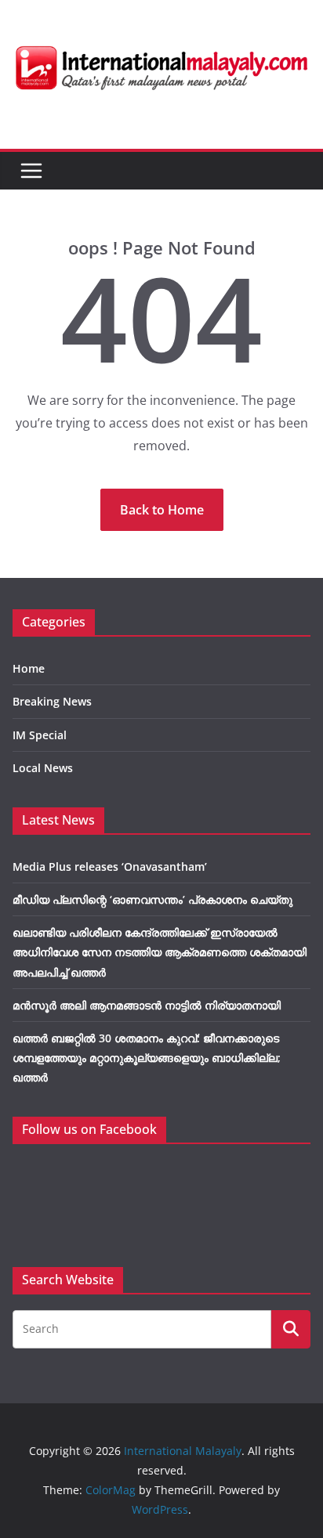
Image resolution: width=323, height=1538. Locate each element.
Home (29, 668)
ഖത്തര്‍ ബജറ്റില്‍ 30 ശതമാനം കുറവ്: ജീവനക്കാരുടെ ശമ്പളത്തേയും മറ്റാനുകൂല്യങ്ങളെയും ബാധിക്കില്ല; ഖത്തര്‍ (147, 1058)
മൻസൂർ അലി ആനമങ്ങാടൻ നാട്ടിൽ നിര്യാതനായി (147, 1005)
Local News (43, 767)
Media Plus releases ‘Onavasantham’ (110, 866)
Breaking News (52, 701)
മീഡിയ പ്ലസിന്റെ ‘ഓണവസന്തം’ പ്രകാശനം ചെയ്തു (152, 899)
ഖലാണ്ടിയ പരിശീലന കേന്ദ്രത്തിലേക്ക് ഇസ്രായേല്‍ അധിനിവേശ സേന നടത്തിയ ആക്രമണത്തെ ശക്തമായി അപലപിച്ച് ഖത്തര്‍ (160, 952)
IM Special (40, 734)
